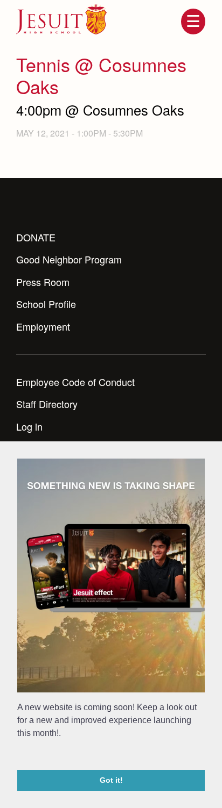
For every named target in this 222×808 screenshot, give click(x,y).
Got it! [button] (111, 780)
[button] (18, 755)
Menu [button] (193, 21)
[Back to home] (61, 19)
